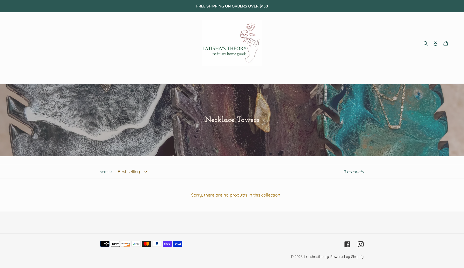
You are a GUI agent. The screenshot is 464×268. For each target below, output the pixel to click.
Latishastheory (316, 256)
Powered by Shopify (347, 256)
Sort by (106, 172)
